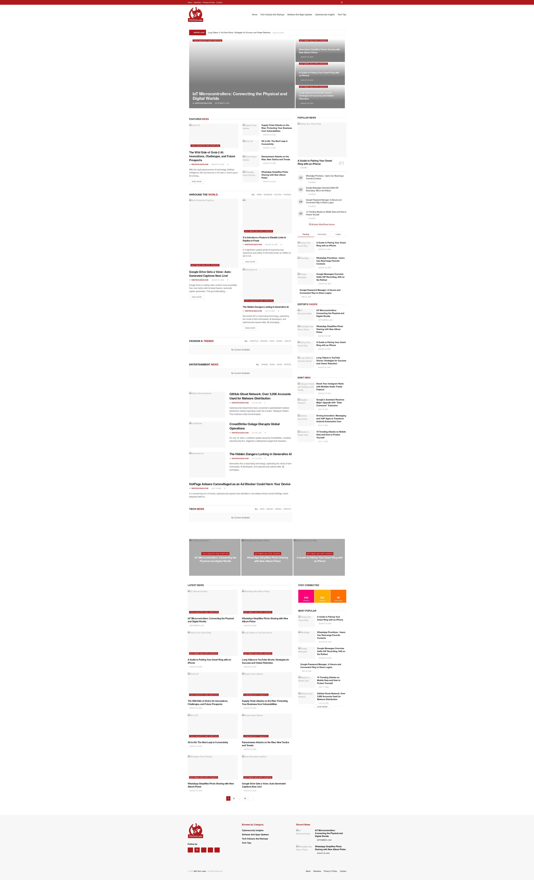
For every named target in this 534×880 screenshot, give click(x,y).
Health (288, 341)
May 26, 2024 (306, 671)
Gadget (269, 509)
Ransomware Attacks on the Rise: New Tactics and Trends (275, 158)
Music (279, 364)
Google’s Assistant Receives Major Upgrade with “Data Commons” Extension (330, 402)
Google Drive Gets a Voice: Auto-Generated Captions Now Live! (210, 274)
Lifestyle (254, 341)
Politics (278, 194)
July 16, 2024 (323, 409)
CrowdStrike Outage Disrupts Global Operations (254, 426)
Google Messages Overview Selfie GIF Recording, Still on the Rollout (322, 189)
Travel (279, 341)
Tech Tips (342, 14)
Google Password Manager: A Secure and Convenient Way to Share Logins (324, 201)
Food (272, 341)
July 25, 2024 (256, 403)
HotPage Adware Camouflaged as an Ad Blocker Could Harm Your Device (240, 484)
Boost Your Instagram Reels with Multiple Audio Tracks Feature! (330, 386)
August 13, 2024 (269, 148)
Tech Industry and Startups (272, 14)
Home (254, 14)
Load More (322, 707)
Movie (272, 364)
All (253, 194)
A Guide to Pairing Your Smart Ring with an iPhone (319, 74)
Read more (197, 181)
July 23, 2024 (256, 458)
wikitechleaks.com (203, 103)
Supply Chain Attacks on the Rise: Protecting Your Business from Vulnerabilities (276, 128)
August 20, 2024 (217, 164)
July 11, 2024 (323, 441)
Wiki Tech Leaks (200, 871)
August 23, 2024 (306, 80)
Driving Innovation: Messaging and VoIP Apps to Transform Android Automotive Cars (331, 418)
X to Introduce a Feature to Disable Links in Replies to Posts (264, 239)
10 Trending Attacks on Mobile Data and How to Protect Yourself (326, 213)
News (259, 194)
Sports (287, 364)
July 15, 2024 (323, 425)
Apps (262, 509)
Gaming (264, 364)
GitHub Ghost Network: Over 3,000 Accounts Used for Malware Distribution (260, 396)
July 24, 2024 (256, 433)
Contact (219, 2)
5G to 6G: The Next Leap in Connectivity (274, 142)
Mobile (278, 509)
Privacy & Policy (209, 2)
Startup (287, 509)
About (190, 2)
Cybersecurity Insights (325, 14)
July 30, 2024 (269, 311)
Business (268, 194)
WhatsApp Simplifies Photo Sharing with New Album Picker (319, 51)
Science (287, 194)
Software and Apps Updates (299, 14)
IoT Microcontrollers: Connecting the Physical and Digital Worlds (240, 96)
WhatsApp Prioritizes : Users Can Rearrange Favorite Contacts (324, 177)
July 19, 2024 (216, 488)
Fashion (264, 341)
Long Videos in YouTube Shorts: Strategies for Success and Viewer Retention (316, 95)
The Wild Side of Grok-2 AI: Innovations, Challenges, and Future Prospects (238, 32)
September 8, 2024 (221, 103)
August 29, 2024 (306, 57)
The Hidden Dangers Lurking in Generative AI (266, 306)
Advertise (197, 2)
